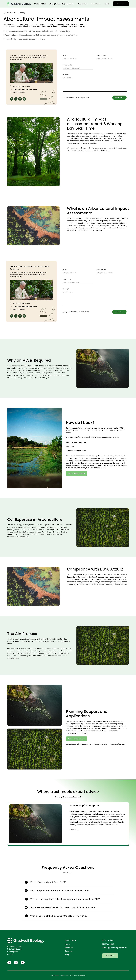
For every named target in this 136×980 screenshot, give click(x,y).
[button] (83, 4)
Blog (107, 4)
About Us (69, 947)
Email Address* (101, 55)
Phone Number (67, 65)
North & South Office (21, 86)
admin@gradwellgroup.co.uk (61, 4)
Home (67, 944)
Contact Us (121, 4)
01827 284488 (40, 4)
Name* (65, 55)
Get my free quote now (76, 473)
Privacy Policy (83, 97)
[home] (19, 3)
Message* (66, 74)
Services (68, 951)
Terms (73, 97)
